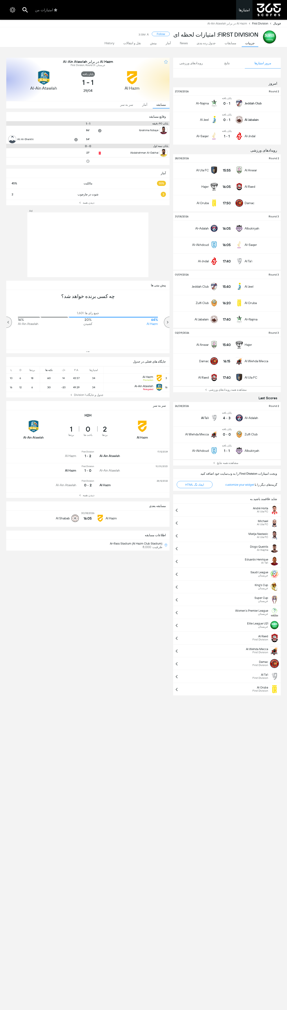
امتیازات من (44, 10)
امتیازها (244, 10)
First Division (260, 23)
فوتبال (277, 23)
